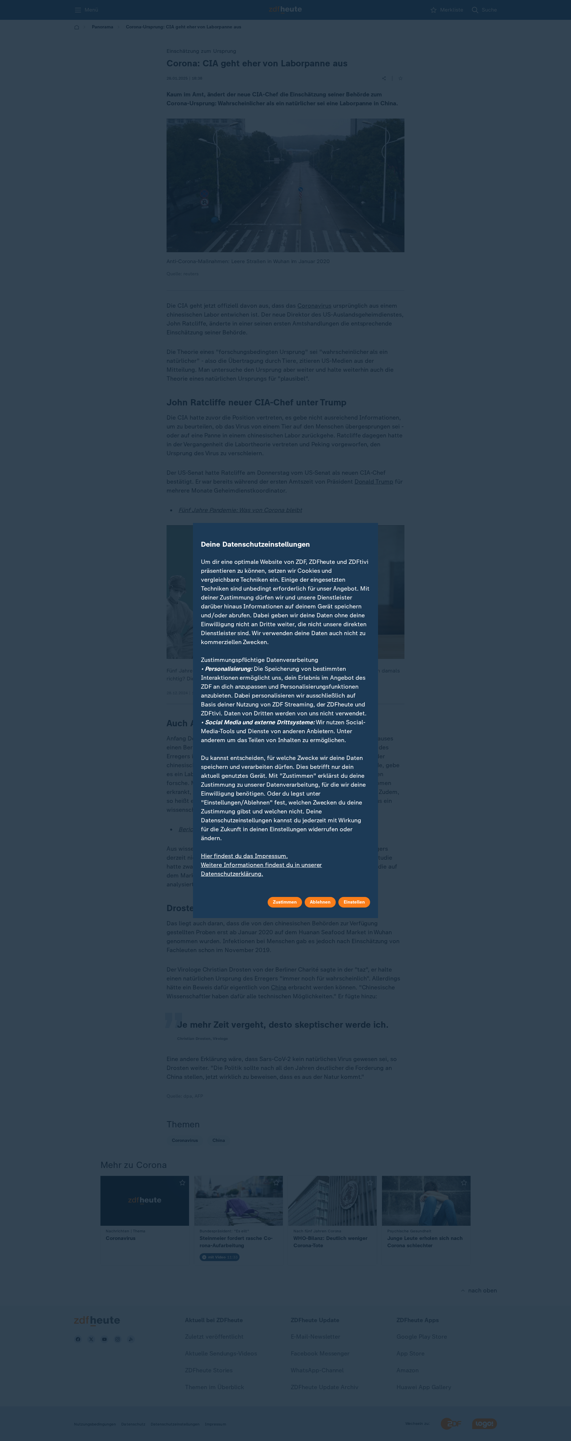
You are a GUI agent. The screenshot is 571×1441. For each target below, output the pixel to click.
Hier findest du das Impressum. (244, 856)
